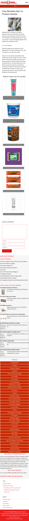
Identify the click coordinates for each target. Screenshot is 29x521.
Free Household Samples (14, 398)
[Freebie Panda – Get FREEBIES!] (8, 2)
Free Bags (14, 365)
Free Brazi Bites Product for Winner (8, 278)
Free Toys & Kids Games (14, 437)
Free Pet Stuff (14, 423)
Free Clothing (15, 376)
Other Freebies (14, 446)
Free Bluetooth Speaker (5, 274)
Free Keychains (14, 407)
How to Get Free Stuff (8, 485)
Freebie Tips (6, 492)
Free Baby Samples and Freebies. (11, 489)
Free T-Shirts (15, 435)
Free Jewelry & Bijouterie (14, 404)
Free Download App (14, 382)
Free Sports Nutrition (14, 429)
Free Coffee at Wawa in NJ (6, 265)
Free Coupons (14, 379)
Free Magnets (14, 415)
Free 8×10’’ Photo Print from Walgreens (9, 271)
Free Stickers (14, 432)
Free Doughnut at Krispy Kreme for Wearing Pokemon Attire (14, 280)
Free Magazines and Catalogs (14, 412)
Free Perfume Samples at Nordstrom (8, 267)
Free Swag (2, 269)
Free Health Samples (14, 396)
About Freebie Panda (7, 507)
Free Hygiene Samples (14, 401)
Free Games (15, 390)
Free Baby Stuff (14, 362)
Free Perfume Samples (14, 421)
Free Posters (15, 426)
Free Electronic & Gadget (14, 384)
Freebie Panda (13, 511)
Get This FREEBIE (7, 45)
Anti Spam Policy (7, 483)
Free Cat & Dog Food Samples (15, 373)
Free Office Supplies (14, 418)
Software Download (14, 448)
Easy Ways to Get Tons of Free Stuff (12, 487)
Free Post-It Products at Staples (7, 263)
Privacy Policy (6, 505)
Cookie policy (6, 503)
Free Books (14, 371)
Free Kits (15, 410)
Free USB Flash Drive (15, 443)
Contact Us (5, 501)
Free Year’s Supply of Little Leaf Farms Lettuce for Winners (13, 261)
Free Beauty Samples (15, 368)
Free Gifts (14, 393)
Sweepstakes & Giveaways (14, 451)
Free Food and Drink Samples (14, 387)
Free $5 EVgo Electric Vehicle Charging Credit (10, 276)
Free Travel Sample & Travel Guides (14, 440)
